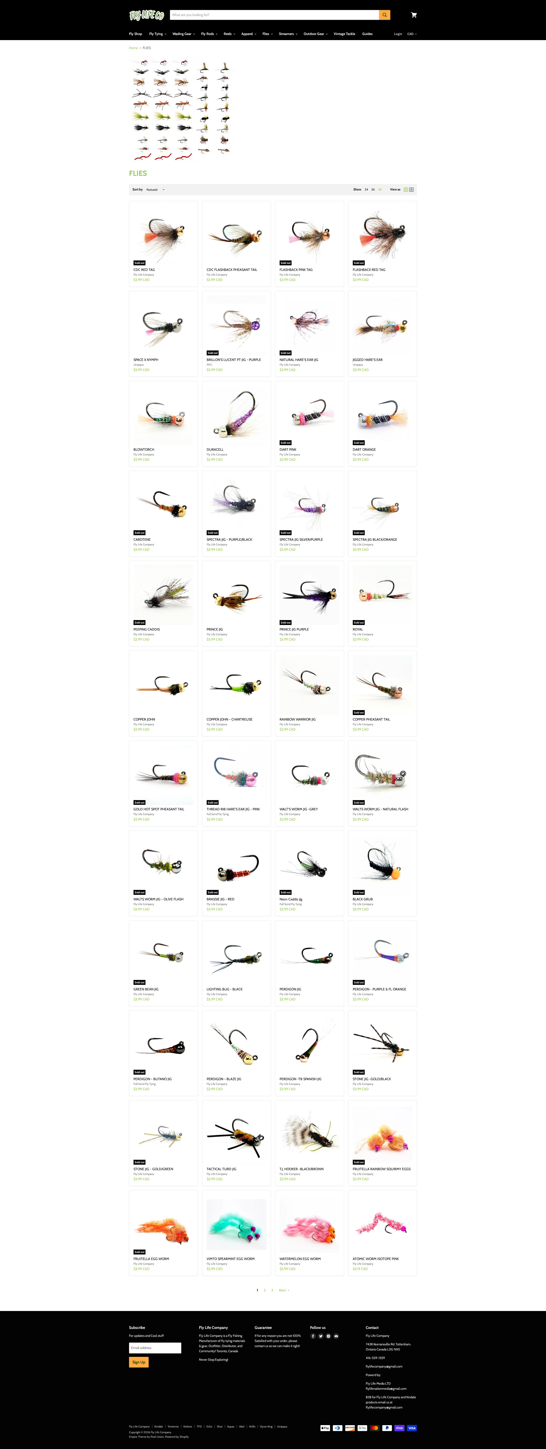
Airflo (252, 1426)
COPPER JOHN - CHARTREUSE (230, 719)
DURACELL (215, 450)
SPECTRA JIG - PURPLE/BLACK (229, 540)
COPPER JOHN (144, 719)
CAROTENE (142, 540)
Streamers (287, 34)
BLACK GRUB (363, 899)
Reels (228, 34)
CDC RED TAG (144, 270)
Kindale (158, 1426)
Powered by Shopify (177, 1436)
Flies (266, 34)
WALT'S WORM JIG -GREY (299, 809)
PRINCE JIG (215, 629)
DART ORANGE (364, 450)
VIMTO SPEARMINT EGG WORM (231, 1259)
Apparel (247, 34)
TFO (199, 1426)
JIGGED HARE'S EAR (368, 360)
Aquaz (230, 1426)
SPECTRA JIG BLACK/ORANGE (375, 540)
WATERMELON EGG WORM (300, 1259)
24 (366, 189)
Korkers (187, 1426)
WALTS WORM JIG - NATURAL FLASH (380, 809)
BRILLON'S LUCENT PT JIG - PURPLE (234, 360)
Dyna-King (266, 1426)
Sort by (137, 189)
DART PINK (288, 450)
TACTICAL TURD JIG (221, 1169)
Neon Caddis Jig (291, 899)
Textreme (173, 1426)
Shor (219, 1426)
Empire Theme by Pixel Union (146, 1436)
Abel (241, 1426)
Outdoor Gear (314, 34)
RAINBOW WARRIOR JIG (298, 719)
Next (283, 1290)
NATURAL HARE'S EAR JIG (299, 360)
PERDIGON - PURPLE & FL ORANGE (379, 989)
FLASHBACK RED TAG (369, 270)
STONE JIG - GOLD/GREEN (153, 1169)
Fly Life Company (139, 1426)
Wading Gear (182, 34)
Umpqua (282, 1426)
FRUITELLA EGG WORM (151, 1259)
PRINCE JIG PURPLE (294, 629)
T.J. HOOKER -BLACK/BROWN (302, 1169)
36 (373, 189)
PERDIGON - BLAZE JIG (224, 1079)
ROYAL (358, 629)
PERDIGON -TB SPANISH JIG (300, 1079)
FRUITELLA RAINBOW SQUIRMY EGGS (382, 1169)
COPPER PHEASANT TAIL (371, 719)
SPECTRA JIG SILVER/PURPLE (301, 540)
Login (398, 34)
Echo (209, 1426)
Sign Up (138, 1362)
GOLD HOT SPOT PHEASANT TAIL (159, 809)
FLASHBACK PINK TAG (296, 270)
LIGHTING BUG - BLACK (225, 989)
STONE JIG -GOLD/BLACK (372, 1079)
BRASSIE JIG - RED (220, 899)
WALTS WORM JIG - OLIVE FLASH (158, 899)
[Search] (384, 15)
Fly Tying (156, 34)
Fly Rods (208, 34)
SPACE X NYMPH (146, 360)
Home (133, 48)
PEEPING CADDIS (147, 629)
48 (380, 189)
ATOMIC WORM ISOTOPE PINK (376, 1259)
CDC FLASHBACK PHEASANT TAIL (232, 270)
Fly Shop (135, 34)
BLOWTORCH (144, 450)
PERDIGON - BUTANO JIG (153, 1079)
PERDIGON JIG (290, 989)
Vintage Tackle (344, 34)
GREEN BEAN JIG (146, 989)
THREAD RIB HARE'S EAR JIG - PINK (233, 809)
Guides (367, 34)
